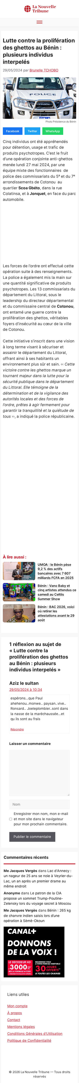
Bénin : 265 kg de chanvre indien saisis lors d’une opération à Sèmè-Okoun (37, 915)
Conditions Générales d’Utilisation (34, 1034)
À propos (14, 1013)
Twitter (32, 131)
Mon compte (17, 1006)
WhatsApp (53, 131)
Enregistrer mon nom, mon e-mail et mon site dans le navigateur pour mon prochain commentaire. (41, 819)
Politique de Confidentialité (29, 1041)
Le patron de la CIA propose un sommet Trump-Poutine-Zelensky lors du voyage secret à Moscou (37, 898)
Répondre (17, 729)
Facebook (12, 131)
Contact (13, 1020)
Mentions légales (21, 1027)
